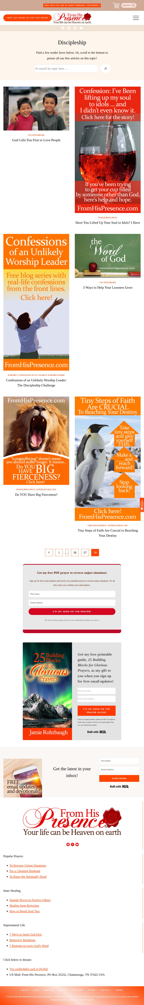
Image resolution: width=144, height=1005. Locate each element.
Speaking (77, 990)
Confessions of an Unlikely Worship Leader (41, 375)
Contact (105, 990)
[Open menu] (136, 18)
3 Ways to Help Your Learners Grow (107, 287)
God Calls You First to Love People (36, 140)
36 (74, 552)
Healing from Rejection (24, 905)
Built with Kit (96, 731)
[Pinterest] (75, 28)
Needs (119, 990)
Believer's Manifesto (22, 940)
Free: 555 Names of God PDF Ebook (27, 18)
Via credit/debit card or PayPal (29, 969)
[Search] (105, 68)
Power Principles (107, 218)
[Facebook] (63, 28)
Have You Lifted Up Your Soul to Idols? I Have (108, 222)
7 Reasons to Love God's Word (29, 945)
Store (91, 990)
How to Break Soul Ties (25, 911)
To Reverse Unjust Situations (28, 865)
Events (62, 990)
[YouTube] (81, 28)
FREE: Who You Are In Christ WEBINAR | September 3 (72, 5)
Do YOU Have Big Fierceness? (36, 494)
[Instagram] (69, 28)
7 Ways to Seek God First (26, 934)
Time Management (97, 525)
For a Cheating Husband (25, 871)
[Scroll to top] (137, 993)
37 (85, 552)
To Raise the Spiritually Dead (28, 876)
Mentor (48, 990)
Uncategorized (36, 135)
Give (36, 990)
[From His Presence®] (72, 18)
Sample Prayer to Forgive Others (30, 900)
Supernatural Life (46, 490)
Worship (12, 375)
